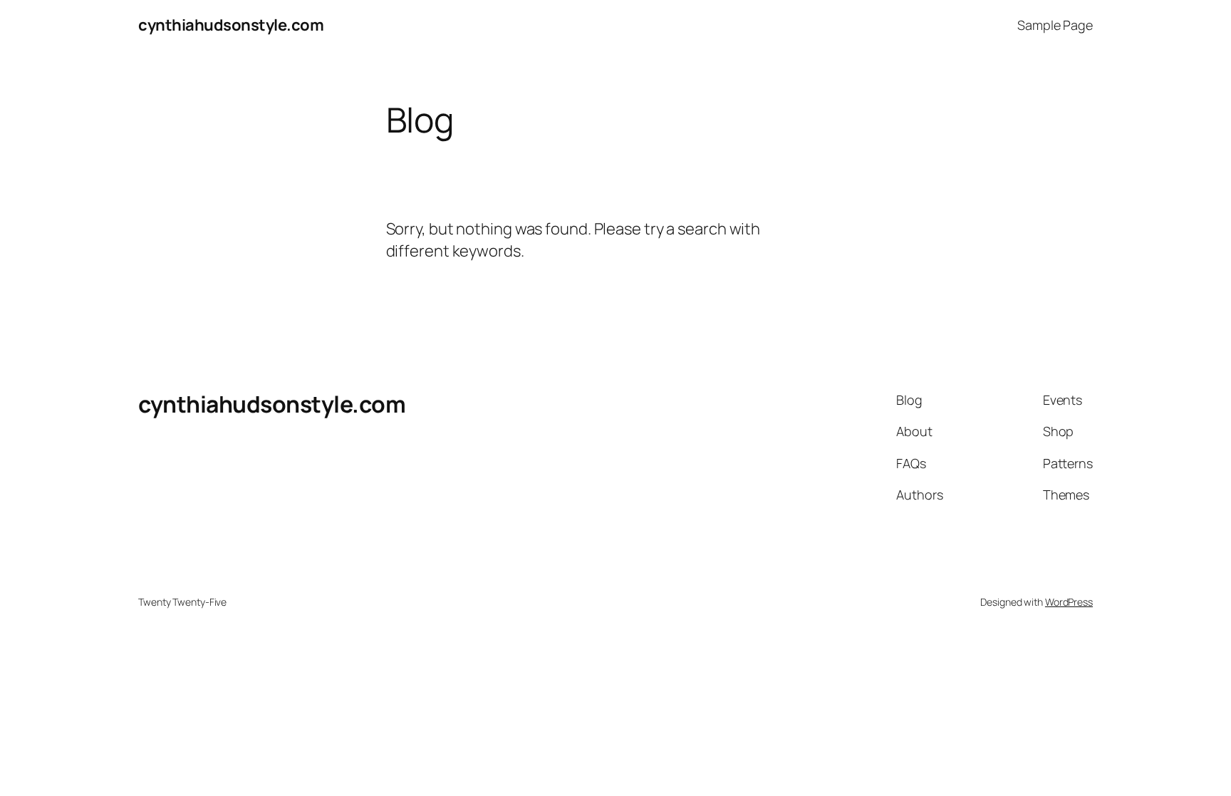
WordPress (1069, 602)
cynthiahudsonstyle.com (230, 25)
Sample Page (1055, 24)
